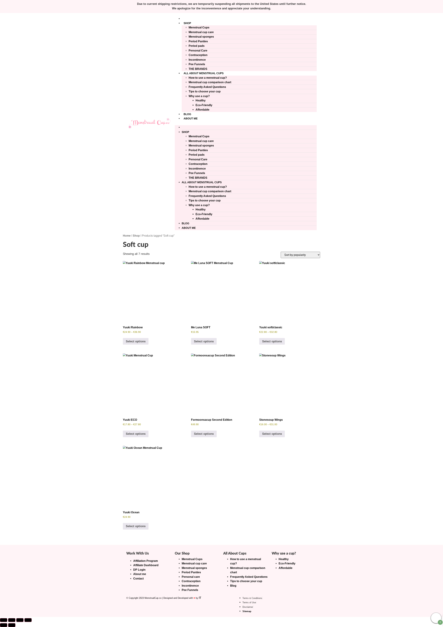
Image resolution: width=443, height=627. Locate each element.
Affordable (202, 109)
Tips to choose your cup (205, 91)
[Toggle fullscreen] (11, 620)
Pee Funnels (197, 64)
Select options (136, 341)
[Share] (20, 620)
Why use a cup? (199, 96)
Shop (136, 235)
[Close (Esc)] (28, 620)
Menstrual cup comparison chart (210, 82)
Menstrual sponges (201, 36)
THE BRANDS (198, 68)
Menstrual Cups (199, 27)
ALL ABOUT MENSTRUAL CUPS (204, 73)
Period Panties (198, 41)
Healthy (201, 100)
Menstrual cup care (201, 32)
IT (200, 597)
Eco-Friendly (204, 105)
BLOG (187, 114)
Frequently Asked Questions (207, 86)
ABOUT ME (191, 118)
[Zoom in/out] (3, 620)
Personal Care (198, 50)
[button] (246, 123)
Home (127, 235)
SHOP (187, 23)
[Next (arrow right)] (11, 625)
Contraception (198, 55)
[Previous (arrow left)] (3, 625)
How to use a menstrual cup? (208, 77)
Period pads (197, 45)
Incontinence (197, 59)
